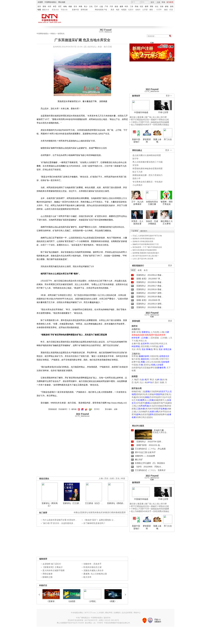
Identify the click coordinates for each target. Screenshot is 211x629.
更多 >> (168, 150)
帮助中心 (137, 613)
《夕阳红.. (92, 601)
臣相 (138, 391)
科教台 (53, 34)
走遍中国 (136, 343)
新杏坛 (147, 365)
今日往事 (154, 359)
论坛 (156, 6)
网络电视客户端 (101, 10)
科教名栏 (99, 512)
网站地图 (61, 2)
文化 (91, 6)
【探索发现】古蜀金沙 (52, 567)
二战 (143, 391)
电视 (39, 10)
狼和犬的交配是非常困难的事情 (144, 250)
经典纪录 (140, 417)
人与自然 (155, 332)
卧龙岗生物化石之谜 (92, 567)
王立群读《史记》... (94, 503)
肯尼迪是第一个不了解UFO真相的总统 (147, 247)
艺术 (96, 6)
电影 (117, 10)
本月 (146, 270)
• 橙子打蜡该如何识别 (139, 119)
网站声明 (108, 613)
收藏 (156, 400)
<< (40, 593)
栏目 (171, 10)
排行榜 (164, 117)
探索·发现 (136, 332)
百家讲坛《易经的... (116, 503)
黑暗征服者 (47, 574)
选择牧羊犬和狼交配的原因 (142, 241)
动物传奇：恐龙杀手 (92, 564)
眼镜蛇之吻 (47, 577)
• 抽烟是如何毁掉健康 (159, 122)
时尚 (126, 6)
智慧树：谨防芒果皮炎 (167, 203)
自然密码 (136, 367)
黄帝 (143, 403)
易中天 (161, 397)
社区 (141, 6)
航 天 (164, 382)
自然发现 (145, 414)
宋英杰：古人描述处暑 (137, 222)
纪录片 (130, 10)
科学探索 (154, 409)
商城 (136, 6)
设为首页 (170, 2)
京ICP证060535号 (90, 620)
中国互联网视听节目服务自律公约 (117, 623)
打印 (96, 409)
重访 (155, 349)
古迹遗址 (149, 417)
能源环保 (159, 403)
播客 (151, 10)
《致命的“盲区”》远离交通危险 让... (99, 520)
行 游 (159, 382)
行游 (152, 391)
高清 (112, 10)
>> (124, 593)
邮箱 (166, 6)
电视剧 (123, 10)
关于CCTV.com (89, 613)
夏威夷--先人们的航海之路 (95, 574)
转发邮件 (62, 409)
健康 (121, 6)
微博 (146, 6)
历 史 (139, 379)
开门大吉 (168, 139)
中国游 (135, 365)
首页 (39, 6)
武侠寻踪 (163, 411)
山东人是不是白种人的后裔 (142, 259)
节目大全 (64, 10)
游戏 (171, 6)
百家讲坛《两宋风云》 (50, 504)
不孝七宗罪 (163, 112)
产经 (106, 6)
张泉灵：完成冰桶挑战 (152, 222)
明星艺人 (163, 400)
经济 (49, 6)
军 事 (149, 379)
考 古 (139, 382)
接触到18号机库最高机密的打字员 (145, 244)
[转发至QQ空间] (89, 409)
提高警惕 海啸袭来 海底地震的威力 (145, 253)
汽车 (111, 6)
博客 (151, 6)
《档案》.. (113, 601)
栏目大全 (55, 10)
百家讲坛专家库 (87, 512)
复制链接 (52, 409)
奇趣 (134, 397)
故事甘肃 (153, 367)
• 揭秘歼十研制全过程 (159, 119)
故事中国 (136, 362)
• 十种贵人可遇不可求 (140, 122)
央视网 (40, 2)
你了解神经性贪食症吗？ (94, 523)
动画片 (138, 10)
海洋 (147, 409)
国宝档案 (145, 346)
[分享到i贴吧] (82, 409)
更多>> (169, 96)
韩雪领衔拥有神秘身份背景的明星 (147, 168)
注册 (158, 2)
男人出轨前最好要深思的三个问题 (147, 162)
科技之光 (163, 343)
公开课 (145, 10)
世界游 (135, 356)
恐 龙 (134, 382)
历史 (106, 478)
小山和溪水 (137, 185)
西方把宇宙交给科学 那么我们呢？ (145, 256)
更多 (170, 265)
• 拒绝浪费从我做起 (160, 124)
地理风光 (61, 34)
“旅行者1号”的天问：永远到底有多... (58, 523)
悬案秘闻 (158, 414)
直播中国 (75, 10)
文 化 (154, 379)
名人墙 (156, 117)
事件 (165, 414)
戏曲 (70, 6)
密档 (138, 394)
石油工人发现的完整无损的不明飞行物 (147, 236)
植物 (134, 391)
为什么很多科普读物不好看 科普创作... (59, 520)
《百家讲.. (51, 601)
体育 (54, 6)
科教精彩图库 (120, 512)
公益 (101, 6)
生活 (151, 406)
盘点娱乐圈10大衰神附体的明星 (146, 155)
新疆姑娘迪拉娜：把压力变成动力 (147, 175)
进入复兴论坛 (90, 47)
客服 (163, 2)
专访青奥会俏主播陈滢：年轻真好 (147, 182)
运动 (152, 403)
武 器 (154, 382)
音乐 (75, 6)
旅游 (116, 6)
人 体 (144, 382)
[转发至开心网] (78, 409)
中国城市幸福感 (141, 112)
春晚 (65, 6)
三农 (131, 6)
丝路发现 (154, 356)
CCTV (159, 10)
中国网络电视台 (50, 2)
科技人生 (143, 340)
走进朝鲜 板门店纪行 (51, 564)
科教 (80, 6)
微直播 (140, 117)
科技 (123, 478)
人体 (138, 406)
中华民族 (154, 346)
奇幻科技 (140, 397)
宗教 (165, 406)
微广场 (148, 117)
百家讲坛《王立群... (72, 503)
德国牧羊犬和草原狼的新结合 (143, 239)
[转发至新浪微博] (85, 409)
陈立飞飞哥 (137, 172)
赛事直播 (84, 10)
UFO (167, 397)
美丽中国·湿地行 (136, 140)
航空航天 (167, 394)
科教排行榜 (108, 512)
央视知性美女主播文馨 (152, 203)
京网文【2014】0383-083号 (109, 620)
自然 (112, 478)
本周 (140, 270)
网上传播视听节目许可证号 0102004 (70, 623)
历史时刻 (153, 397)
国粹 (157, 391)
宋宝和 (135, 165)
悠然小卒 (136, 178)
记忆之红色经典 (153, 362)
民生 (147, 411)
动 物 (165, 379)
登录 (152, 2)
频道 (166, 10)
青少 (85, 6)
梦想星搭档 (147, 140)
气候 (165, 403)
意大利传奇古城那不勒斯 (53, 570)
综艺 (60, 6)
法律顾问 (117, 613)
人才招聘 (100, 613)
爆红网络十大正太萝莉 (167, 222)
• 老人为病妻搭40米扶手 (140, 124)
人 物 (134, 379)
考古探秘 (149, 394)
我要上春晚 (157, 140)
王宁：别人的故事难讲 (137, 203)
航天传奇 (87, 577)
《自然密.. (71, 601)
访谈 (161, 6)
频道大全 (45, 10)
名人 (147, 400)
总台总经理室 (127, 613)
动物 (143, 411)
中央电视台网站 (77, 613)
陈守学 (135, 158)
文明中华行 (164, 359)
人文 (138, 411)
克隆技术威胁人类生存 (93, 570)
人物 (162, 332)
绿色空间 (154, 343)
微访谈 (133, 117)
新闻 (44, 6)
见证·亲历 (136, 349)
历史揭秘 (158, 406)
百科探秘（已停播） (160, 338)
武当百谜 (144, 367)
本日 (133, 270)
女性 (138, 403)
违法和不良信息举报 (75, 620)
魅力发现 (136, 359)
